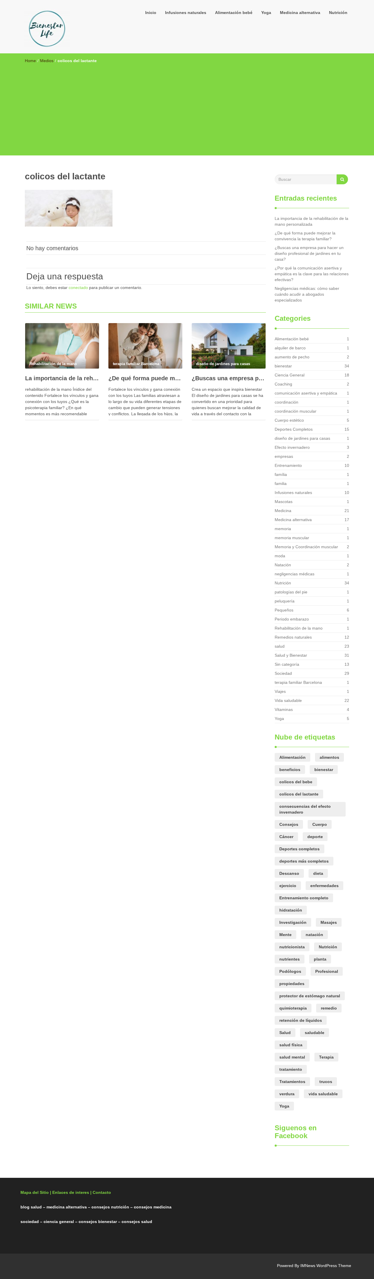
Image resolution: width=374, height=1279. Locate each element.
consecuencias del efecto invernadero (305, 809)
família (281, 474)
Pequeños (284, 610)
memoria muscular (292, 537)
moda (280, 555)
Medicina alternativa (300, 12)
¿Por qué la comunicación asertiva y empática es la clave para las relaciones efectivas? (312, 274)
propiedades (291, 983)
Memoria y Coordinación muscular (306, 546)
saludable (314, 1032)
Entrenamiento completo (303, 898)
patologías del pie (291, 592)
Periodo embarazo (292, 619)
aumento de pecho (292, 357)
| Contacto (100, 1192)
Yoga (266, 12)
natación (314, 934)
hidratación (290, 910)
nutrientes (289, 959)
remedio (329, 1008)
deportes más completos (304, 861)
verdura (287, 1093)
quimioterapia (293, 1008)
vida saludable (323, 1093)
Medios (46, 60)
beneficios (289, 769)
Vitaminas (284, 709)
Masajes (329, 922)
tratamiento (290, 1069)
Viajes (280, 691)
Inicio (150, 12)
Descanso (289, 873)
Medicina (283, 510)
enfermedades (324, 885)
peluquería (285, 601)
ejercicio (287, 885)
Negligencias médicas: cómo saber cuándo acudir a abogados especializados (307, 294)
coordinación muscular (295, 411)
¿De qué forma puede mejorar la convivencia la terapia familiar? (145, 378)
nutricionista (292, 947)
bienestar (283, 366)
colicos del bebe (295, 781)
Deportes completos (299, 849)
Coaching (283, 384)
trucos (325, 1081)
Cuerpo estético (289, 420)
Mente (285, 934)
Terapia (326, 1057)
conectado (78, 287)
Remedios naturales (293, 637)
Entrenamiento (288, 465)
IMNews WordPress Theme (325, 1265)
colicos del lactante (298, 794)
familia (281, 483)
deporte (315, 836)
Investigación (293, 922)
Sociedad (283, 673)
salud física (290, 1045)
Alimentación (292, 757)
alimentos (329, 757)
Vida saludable (288, 700)
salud (280, 646)
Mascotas (283, 501)
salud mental (292, 1057)
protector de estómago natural (309, 996)
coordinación (286, 402)
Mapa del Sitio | (35, 1192)
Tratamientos (292, 1081)
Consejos (288, 824)
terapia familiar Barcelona (298, 682)
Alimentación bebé (233, 12)
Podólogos (290, 971)
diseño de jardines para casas (302, 438)
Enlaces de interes (70, 1192)
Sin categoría (287, 664)
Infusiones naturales (185, 12)
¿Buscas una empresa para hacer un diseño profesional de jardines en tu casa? (229, 378)
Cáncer (286, 836)
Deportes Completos (294, 429)
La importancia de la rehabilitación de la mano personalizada (62, 378)
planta (320, 959)
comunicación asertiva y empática (306, 393)
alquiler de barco (290, 348)
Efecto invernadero (292, 447)
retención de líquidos (300, 1020)
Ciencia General (289, 375)
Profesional (326, 971)
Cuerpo (319, 824)
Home (30, 60)
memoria (283, 528)
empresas (284, 456)
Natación (283, 565)
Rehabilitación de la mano (299, 628)
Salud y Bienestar (291, 655)
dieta (318, 873)
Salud (285, 1032)
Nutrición (338, 12)
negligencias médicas (294, 574)
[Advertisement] (187, 107)
